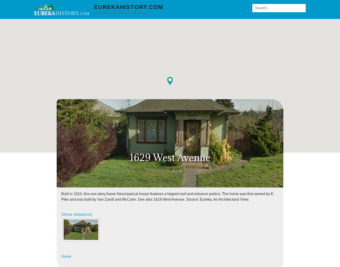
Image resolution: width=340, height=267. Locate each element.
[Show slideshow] (76, 214)
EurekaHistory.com (128, 7)
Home (66, 256)
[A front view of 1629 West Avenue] (81, 229)
